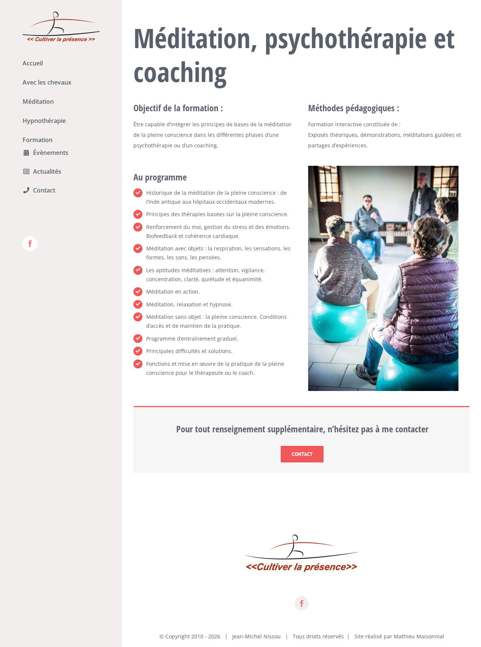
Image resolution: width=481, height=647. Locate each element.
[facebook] (302, 603)
